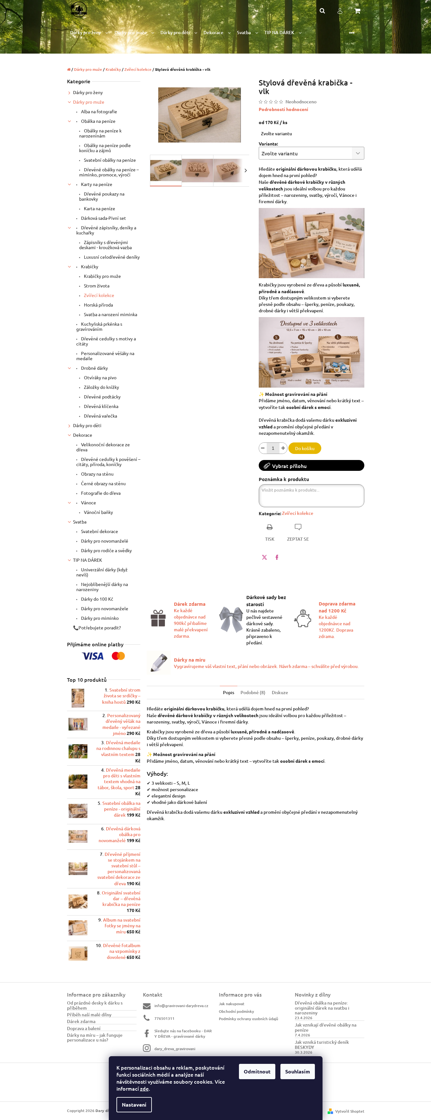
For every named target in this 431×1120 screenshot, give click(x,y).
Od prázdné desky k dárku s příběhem (95, 1005)
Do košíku (305, 448)
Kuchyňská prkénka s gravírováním (99, 326)
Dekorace (82, 435)
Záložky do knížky (101, 387)
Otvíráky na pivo (99, 377)
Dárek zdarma (81, 1021)
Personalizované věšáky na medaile (105, 355)
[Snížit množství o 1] (263, 448)
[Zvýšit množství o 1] (283, 448)
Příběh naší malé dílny (89, 1014)
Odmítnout (257, 1071)
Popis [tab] (228, 692)
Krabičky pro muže (102, 276)
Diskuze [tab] (280, 692)
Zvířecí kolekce (98, 295)
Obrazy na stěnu (97, 474)
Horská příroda (98, 305)
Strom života (96, 285)
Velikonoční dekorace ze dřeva (103, 446)
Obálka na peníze (97, 121)
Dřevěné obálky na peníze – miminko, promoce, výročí (109, 172)
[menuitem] (89, 32)
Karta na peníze (99, 208)
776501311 (164, 1018)
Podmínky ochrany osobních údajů (248, 1018)
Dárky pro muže (88, 102)
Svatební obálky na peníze (109, 160)
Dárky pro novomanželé (104, 541)
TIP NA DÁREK (87, 560)
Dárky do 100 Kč (96, 599)
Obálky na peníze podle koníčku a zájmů (105, 147)
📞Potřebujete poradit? (97, 627)
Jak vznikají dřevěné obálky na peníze (325, 1027)
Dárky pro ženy (88, 92)
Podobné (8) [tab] (253, 692)
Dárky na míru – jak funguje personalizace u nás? (95, 1037)
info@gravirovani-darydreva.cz (181, 1005)
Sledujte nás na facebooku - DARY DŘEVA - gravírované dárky (183, 1033)
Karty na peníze (96, 184)
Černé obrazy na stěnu (103, 483)
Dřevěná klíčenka (100, 406)
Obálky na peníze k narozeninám (100, 133)
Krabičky (89, 266)
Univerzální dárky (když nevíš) (102, 572)
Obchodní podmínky (236, 1011)
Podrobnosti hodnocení (283, 109)
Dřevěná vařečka (100, 416)
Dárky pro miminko (99, 618)
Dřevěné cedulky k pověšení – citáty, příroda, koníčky (108, 461)
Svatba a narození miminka (110, 314)
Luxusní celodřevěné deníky (111, 257)
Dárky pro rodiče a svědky (106, 550)
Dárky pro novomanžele (104, 608)
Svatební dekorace (99, 531)
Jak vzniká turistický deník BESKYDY (322, 1045)
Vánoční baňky (98, 512)
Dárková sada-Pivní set (103, 218)
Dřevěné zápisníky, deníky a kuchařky (106, 230)
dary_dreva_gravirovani (174, 1048)
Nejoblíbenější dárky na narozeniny (102, 586)
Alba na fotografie (98, 111)
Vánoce (88, 502)
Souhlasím (297, 1071)
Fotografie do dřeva (100, 493)
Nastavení (134, 1104)
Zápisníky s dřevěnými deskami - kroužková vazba (105, 244)
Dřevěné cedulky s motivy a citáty (106, 341)
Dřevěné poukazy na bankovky (101, 196)
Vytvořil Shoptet (349, 1111)
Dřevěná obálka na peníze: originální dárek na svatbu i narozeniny (322, 1007)
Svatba (79, 521)
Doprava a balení (83, 1028)
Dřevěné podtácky (102, 396)
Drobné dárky (94, 368)
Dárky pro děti (87, 425)
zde (144, 1088)
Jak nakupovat (231, 1003)
